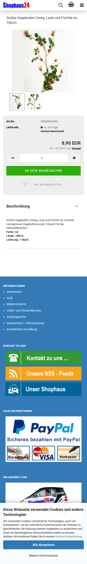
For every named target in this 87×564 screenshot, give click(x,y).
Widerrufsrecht (16, 304)
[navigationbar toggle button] (81, 5)
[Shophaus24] (15, 5)
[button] (12, 158)
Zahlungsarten (16, 316)
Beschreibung (18, 206)
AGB (10, 298)
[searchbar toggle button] (60, 5)
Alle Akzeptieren (44, 544)
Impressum (14, 291)
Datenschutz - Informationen (25, 323)
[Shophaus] (43, 388)
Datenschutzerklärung (69, 536)
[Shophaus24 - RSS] (43, 373)
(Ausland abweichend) (52, 131)
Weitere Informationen (43, 555)
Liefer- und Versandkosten (24, 310)
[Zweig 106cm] (43, 60)
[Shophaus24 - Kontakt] (43, 357)
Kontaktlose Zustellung (22, 329)
